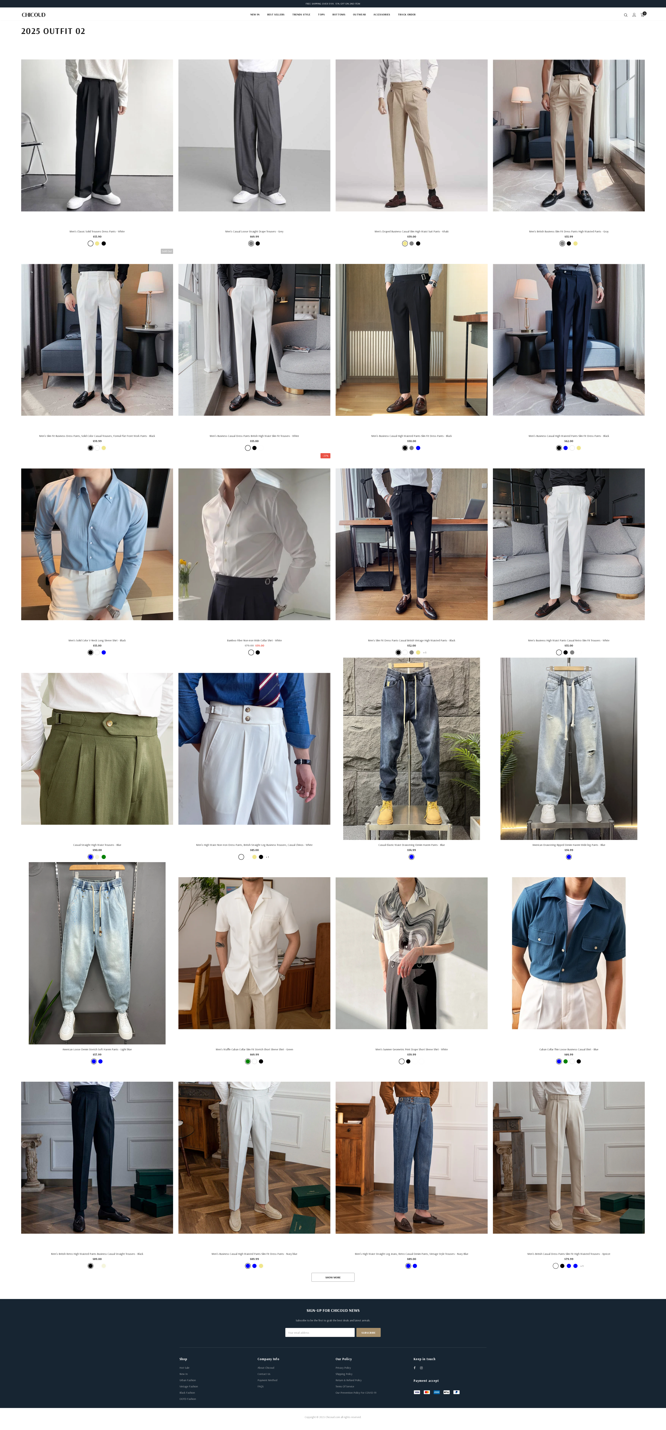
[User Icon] (634, 14)
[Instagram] (423, 1368)
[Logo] (41, 15)
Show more (333, 1277)
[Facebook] (417, 1368)
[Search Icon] (625, 15)
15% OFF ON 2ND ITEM (347, 3)
